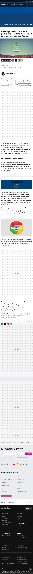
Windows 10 (23, 321)
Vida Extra (19, 518)
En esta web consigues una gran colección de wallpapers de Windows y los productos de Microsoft (15, 315)
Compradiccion (5, 549)
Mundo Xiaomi (5, 524)
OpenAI (5, 24)
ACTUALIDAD (4, 4)
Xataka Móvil (5, 518)
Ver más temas (6, 496)
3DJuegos (19, 516)
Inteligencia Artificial (22, 491)
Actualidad (19, 476)
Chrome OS (4, 245)
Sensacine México (21, 559)
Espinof (19, 528)
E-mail (21, 60)
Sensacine (19, 525)
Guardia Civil (16, 24)
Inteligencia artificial (7, 479)
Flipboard (19, 60)
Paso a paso (5, 476)
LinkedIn (27, 464)
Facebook (13, 60)
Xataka (3, 516)
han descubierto (15, 145)
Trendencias (5, 545)
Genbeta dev (20, 482)
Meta (10, 24)
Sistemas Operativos (12, 321)
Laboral (19, 485)
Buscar (30, 502)
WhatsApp (4, 491)
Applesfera (4, 520)
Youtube (14, 464)
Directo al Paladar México (8, 563)
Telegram (17, 464)
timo (3, 488)
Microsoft (24, 24)
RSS (20, 464)
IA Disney (22, 442)
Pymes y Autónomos (22, 547)
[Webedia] (29, 1)
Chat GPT (15, 442)
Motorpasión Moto (21, 537)
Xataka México (5, 557)
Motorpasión (20, 535)
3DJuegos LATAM (21, 557)
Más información (18, 572)
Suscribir (28, 453)
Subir (27, 508)
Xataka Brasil (5, 559)
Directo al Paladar (6, 535)
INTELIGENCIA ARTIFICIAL (17, 4)
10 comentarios (7, 60)
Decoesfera (4, 547)
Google (31, 321)
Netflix (18, 488)
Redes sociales (5, 485)
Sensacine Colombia (22, 561)
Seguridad (4, 482)
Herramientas (20, 479)
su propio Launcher (24, 85)
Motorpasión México (22, 563)
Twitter (16, 60)
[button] (10, 73)
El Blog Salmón (20, 545)
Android (30, 24)
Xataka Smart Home (6, 522)
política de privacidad (22, 457)
